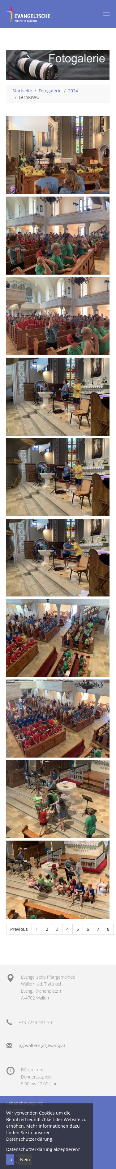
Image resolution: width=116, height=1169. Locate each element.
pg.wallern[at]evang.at (42, 1045)
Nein (25, 1159)
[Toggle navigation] (106, 14)
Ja (10, 1159)
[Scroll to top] (103, 1156)
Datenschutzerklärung (29, 1139)
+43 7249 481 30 (35, 1022)
